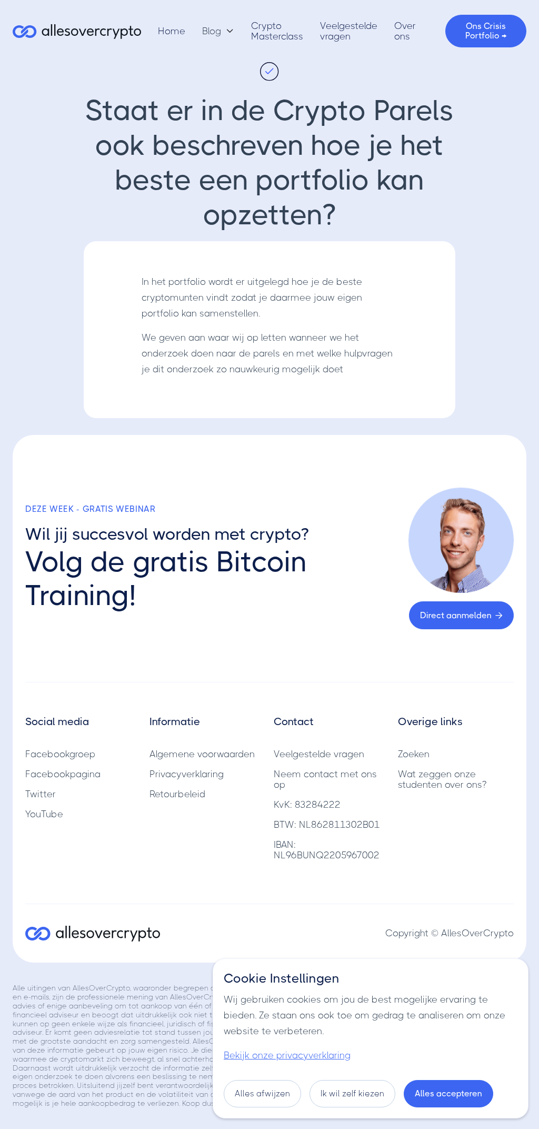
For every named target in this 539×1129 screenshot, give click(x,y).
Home (171, 31)
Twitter (40, 794)
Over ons (405, 31)
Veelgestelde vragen (348, 31)
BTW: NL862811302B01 (327, 824)
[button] (218, 31)
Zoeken (414, 754)
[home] (77, 31)
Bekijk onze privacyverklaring (287, 1055)
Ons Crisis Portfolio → (485, 31)
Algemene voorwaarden (202, 754)
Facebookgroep (60, 754)
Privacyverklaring (186, 774)
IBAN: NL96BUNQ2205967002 (327, 849)
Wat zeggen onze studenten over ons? (442, 779)
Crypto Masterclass (277, 31)
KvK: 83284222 (307, 804)
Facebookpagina (63, 774)
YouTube (44, 814)
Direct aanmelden (461, 615)
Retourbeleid (177, 794)
